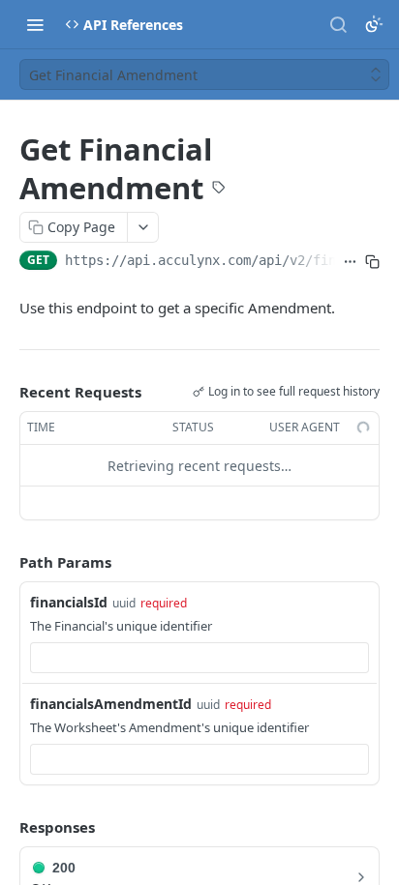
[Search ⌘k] (337, 24)
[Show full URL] (350, 262)
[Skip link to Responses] (6, 828)
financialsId (68, 602)
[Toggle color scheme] (373, 24)
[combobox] (199, 657)
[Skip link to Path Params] (6, 563)
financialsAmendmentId (111, 703)
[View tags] (218, 189)
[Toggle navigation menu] (34, 24)
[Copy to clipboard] (372, 262)
